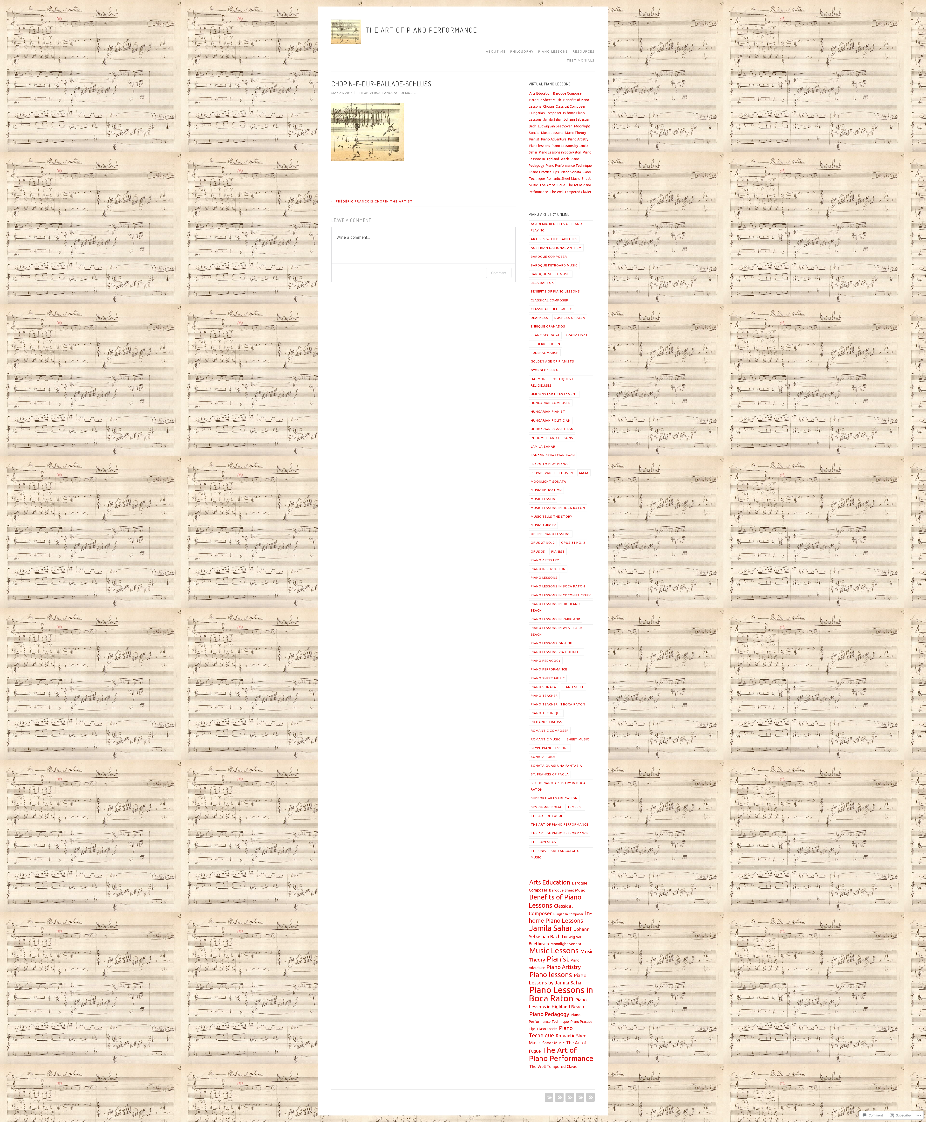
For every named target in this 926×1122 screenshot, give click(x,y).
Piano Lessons (553, 51)
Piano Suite (573, 687)
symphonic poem (546, 807)
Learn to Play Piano (549, 464)
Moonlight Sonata (548, 481)
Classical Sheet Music (551, 309)
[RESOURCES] (579, 1097)
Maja (584, 472)
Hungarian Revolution (552, 429)
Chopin (548, 106)
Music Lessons (552, 133)
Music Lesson (543, 499)
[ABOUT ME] (548, 1097)
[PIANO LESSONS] (569, 1097)
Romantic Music (545, 739)
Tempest (575, 807)
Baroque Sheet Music (545, 100)
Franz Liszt (577, 335)
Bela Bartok (542, 282)
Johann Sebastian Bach (553, 455)
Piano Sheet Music (548, 678)
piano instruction (548, 569)
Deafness (539, 317)
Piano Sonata (571, 172)
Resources (584, 51)
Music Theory (575, 133)
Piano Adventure (553, 139)
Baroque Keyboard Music (554, 265)
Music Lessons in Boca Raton (558, 507)
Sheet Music (578, 739)
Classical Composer (571, 106)
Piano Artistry (578, 139)
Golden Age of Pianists (552, 361)
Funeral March (545, 352)
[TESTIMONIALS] (590, 1097)
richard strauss (546, 722)
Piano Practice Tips (544, 172)
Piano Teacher (544, 695)
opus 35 (538, 551)
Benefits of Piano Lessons (555, 291)
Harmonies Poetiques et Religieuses (553, 382)
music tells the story (551, 516)
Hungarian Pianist (548, 411)
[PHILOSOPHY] (559, 1097)
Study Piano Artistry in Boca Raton (558, 786)
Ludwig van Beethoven (555, 126)
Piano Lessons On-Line (551, 643)
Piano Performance (549, 669)
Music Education (546, 490)
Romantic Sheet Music (563, 179)
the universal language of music (556, 854)
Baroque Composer (568, 93)
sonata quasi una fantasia (556, 765)
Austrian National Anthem (556, 247)
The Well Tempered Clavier (570, 192)
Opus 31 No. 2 (573, 542)
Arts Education (540, 93)
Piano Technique (546, 713)
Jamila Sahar (552, 119)
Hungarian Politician (551, 420)
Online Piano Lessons (551, 534)
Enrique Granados (548, 326)
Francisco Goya (545, 335)
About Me (496, 51)
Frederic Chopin (545, 344)
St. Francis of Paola (550, 774)
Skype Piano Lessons (550, 748)
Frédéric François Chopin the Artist (372, 201)
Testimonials (581, 60)
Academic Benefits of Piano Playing (556, 227)
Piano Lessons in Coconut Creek (561, 595)
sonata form (543, 756)
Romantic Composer (550, 730)
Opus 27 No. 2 (543, 542)
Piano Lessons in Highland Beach (555, 607)
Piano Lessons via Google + (556, 652)
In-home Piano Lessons (552, 437)
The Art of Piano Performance (421, 30)
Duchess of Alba (569, 317)
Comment (498, 273)
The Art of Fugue (552, 185)
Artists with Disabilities (554, 239)
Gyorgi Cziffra (544, 370)
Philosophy (522, 51)
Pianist (534, 139)
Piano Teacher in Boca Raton (558, 704)
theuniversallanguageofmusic (386, 92)
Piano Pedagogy (546, 660)
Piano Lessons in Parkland (555, 619)
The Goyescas (543, 841)
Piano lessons (539, 146)
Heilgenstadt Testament (554, 394)
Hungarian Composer (545, 113)
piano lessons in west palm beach (556, 631)
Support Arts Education (554, 798)
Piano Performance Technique (569, 165)
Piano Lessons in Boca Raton (560, 152)
